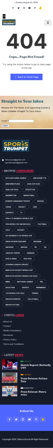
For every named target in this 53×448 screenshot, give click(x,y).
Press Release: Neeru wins (33, 393)
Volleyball (33, 299)
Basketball (29, 195)
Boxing (40, 201)
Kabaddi (31, 253)
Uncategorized (13, 299)
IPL (35, 247)
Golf (7, 230)
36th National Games (15, 178)
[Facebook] (13, 8)
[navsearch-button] (4, 16)
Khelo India (11, 259)
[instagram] (24, 8)
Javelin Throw (12, 253)
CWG (35, 207)
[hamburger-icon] (48, 22)
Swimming (41, 288)
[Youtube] (29, 8)
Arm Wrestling (12, 184)
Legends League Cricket (17, 264)
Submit (5, 126)
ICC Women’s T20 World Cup (18, 236)
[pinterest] (35, 8)
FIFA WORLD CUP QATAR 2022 (18, 224)
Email (5, 120)
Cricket (22, 207)
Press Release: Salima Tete (34, 380)
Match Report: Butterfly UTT (36, 366)
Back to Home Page (28, 77)
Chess (8, 207)
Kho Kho (28, 259)
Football (42, 224)
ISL (45, 247)
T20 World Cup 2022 (14, 293)
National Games (25, 282)
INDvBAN (37, 241)
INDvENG (9, 247)
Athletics (30, 190)
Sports (25, 288)
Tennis (35, 293)
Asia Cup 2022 (33, 184)
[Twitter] (18, 8)
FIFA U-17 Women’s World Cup (19, 218)
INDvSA (24, 247)
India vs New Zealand (15, 241)
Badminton (10, 195)
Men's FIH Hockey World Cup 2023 (21, 276)
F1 (21, 213)
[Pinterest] (36, 419)
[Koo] (40, 8)
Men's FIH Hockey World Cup (19, 270)
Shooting (10, 288)
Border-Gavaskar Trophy (17, 201)
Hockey (20, 230)
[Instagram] (23, 419)
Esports (9, 213)
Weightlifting (12, 305)
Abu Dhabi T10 (40, 178)
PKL (41, 282)
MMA (7, 282)
